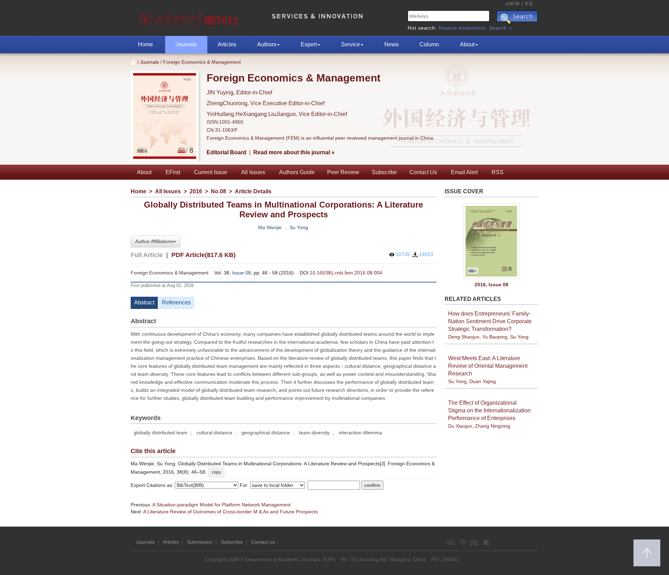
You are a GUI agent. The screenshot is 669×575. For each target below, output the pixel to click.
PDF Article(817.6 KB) (203, 254)
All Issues (253, 172)
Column (429, 44)
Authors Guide (297, 172)
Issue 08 (241, 272)
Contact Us (423, 172)
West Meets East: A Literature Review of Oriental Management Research (488, 365)
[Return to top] (646, 552)
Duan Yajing (482, 381)
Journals (186, 44)
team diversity (314, 432)
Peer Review (343, 172)
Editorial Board (226, 152)
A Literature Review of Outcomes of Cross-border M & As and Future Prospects (230, 511)
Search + (500, 28)
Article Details (253, 191)
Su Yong (299, 227)
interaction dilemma (360, 432)
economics (472, 28)
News (391, 44)
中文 (529, 3)
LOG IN (513, 3)
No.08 (218, 191)
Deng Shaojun (463, 337)
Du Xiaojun (460, 426)
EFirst (173, 172)
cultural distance (214, 432)
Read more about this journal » (293, 152)
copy (216, 472)
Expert (309, 44)
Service (350, 44)
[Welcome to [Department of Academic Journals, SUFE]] (190, 17)
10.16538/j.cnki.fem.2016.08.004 (346, 272)
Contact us (263, 542)
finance (448, 28)
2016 (196, 191)
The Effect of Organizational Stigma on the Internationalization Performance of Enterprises (489, 410)
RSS (497, 172)
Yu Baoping (494, 337)
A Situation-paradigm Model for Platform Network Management (221, 504)
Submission (200, 542)
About (467, 44)
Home (145, 44)
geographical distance (265, 432)
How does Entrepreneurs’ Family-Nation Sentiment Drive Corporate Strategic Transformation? (490, 321)
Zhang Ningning (492, 426)
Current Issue (210, 172)
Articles (227, 44)
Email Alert (464, 172)
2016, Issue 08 (491, 284)
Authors (266, 44)
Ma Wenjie (270, 227)
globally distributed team (160, 432)
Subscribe (384, 172)
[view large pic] (492, 241)
